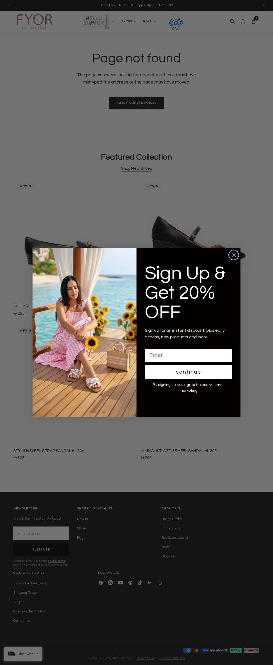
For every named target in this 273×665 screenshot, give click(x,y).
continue (188, 372)
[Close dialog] (233, 255)
